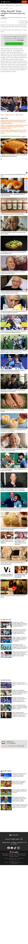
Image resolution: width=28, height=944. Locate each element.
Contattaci (13, 842)
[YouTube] (12, 848)
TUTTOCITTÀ (11, 855)
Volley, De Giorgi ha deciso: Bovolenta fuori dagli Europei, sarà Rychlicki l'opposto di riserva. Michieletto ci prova (14, 126)
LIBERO (3, 853)
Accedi (24, 1)
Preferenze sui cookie (12, 859)
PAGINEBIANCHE (6, 855)
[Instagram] (18, 848)
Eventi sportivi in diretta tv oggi (16, 746)
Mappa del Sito (20, 842)
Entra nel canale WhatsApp (14, 43)
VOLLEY (11, 8)
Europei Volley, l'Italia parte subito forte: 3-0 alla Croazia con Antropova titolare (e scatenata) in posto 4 (14, 131)
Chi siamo (6, 858)
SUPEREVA (17, 856)
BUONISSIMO (11, 856)
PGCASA (24, 853)
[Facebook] (8, 848)
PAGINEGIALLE (11, 853)
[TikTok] (15, 848)
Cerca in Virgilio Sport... (13, 839)
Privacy (16, 858)
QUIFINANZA (23, 855)
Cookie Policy (21, 858)
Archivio (15, 843)
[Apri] (1, 2)
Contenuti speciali (6, 842)
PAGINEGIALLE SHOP (19, 853)
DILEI (15, 855)
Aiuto (18, 859)
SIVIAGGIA (18, 855)
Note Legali (11, 858)
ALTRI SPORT (5, 8)
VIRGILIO (6, 853)
